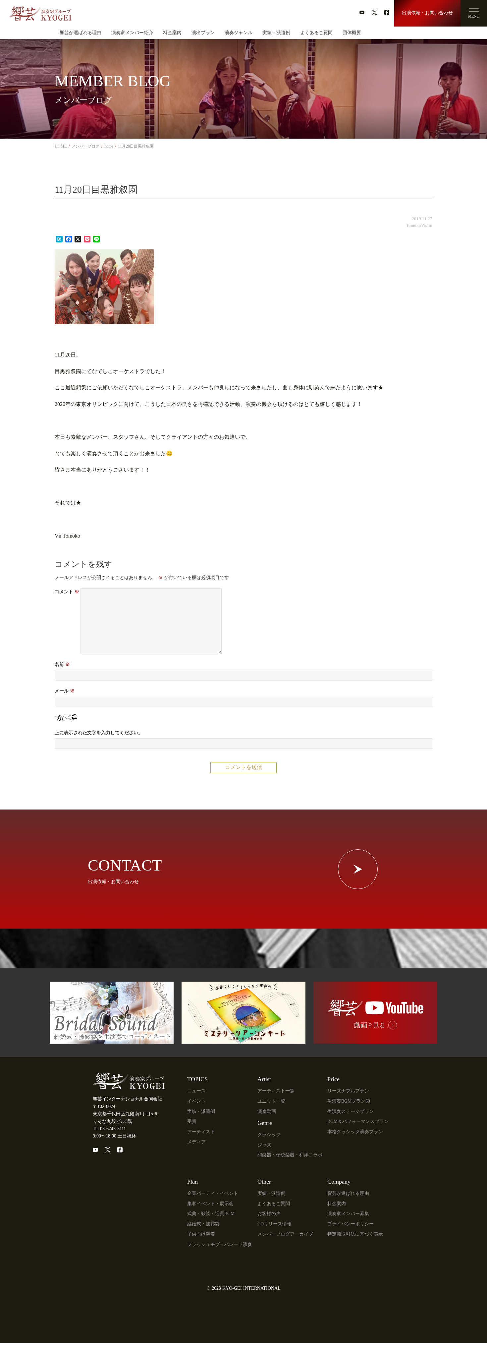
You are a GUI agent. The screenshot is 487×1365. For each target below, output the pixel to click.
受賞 (191, 1121)
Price (333, 1079)
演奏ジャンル (238, 32)
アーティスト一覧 (276, 1090)
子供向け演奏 (201, 1234)
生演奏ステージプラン (350, 1111)
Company (339, 1181)
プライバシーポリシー (350, 1223)
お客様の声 (269, 1213)
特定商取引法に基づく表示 (355, 1234)
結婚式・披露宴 (203, 1223)
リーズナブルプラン (348, 1090)
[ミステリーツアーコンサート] (243, 1039)
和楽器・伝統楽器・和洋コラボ (289, 1154)
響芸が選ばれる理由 (80, 32)
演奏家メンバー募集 (348, 1213)
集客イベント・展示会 (210, 1203)
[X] (107, 1149)
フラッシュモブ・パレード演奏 (219, 1244)
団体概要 (352, 32)
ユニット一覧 (271, 1101)
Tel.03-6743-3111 (109, 1128)
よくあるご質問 (316, 32)
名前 (62, 664)
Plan (192, 1181)
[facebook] (386, 12)
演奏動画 (266, 1111)
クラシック (269, 1134)
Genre (264, 1123)
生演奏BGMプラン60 (348, 1101)
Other (264, 1181)
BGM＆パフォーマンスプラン (358, 1121)
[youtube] (361, 12)
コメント (67, 591)
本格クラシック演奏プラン (355, 1131)
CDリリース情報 (274, 1223)
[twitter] (374, 12)
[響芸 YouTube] (375, 1039)
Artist (264, 1079)
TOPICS (197, 1079)
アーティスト (201, 1131)
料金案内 (172, 32)
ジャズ (264, 1144)
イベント (196, 1101)
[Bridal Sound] (112, 1039)
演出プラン (203, 32)
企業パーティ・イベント (212, 1193)
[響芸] (40, 11)
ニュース (196, 1090)
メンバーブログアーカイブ (285, 1234)
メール (65, 690)
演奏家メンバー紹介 (132, 32)
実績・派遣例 (276, 32)
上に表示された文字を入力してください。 (99, 732)
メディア (196, 1141)
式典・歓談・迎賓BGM (211, 1213)
